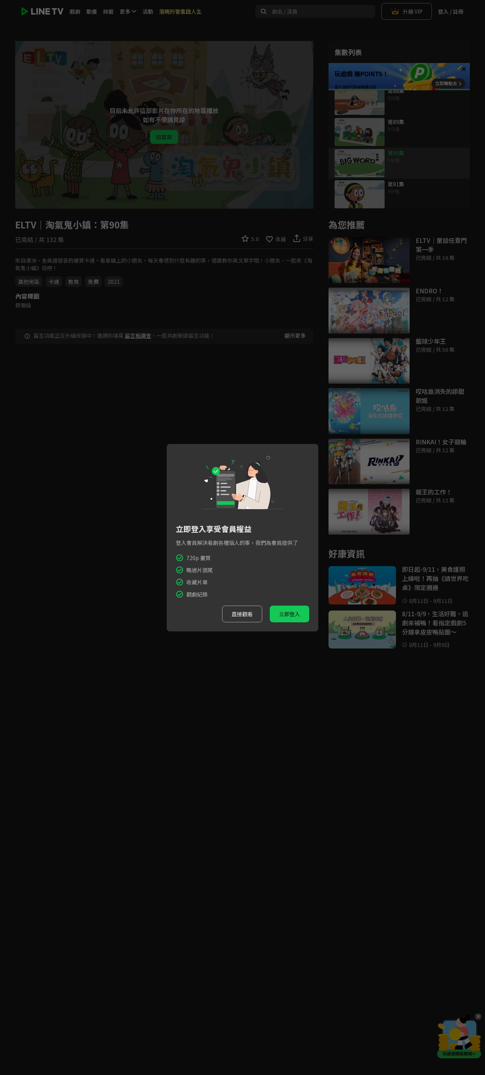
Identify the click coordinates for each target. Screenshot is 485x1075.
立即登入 (289, 614)
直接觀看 (242, 614)
